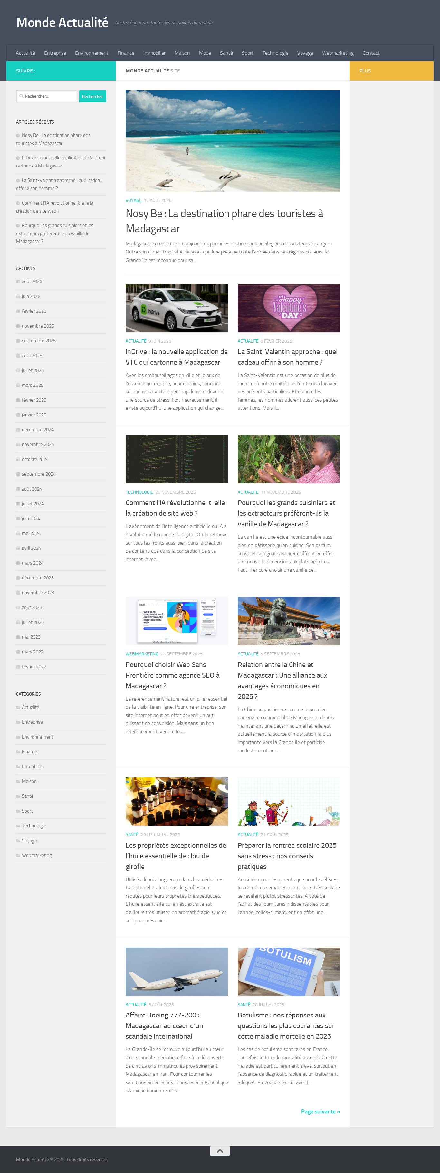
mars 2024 (32, 563)
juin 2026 (31, 296)
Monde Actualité (62, 22)
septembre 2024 (39, 474)
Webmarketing (338, 53)
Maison (182, 53)
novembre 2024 (38, 444)
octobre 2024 (35, 459)
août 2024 (32, 489)
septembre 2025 (39, 341)
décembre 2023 (38, 578)
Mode (205, 53)
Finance (126, 53)
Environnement (92, 53)
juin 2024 (31, 518)
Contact (371, 53)
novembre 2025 (38, 326)
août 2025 (32, 355)
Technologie (275, 53)
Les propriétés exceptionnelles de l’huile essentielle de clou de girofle (176, 856)
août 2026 (32, 281)
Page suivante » (320, 1111)
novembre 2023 (38, 593)
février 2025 (34, 400)
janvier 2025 (34, 415)
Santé (226, 53)
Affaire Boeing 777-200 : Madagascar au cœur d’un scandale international (164, 1026)
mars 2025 (32, 385)
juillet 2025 (33, 370)
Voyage (305, 53)
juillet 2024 (33, 504)
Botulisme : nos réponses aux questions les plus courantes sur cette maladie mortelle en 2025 (286, 1026)
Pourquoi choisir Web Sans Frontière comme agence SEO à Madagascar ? (173, 675)
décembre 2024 (38, 430)
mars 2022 (32, 652)
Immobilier (154, 53)
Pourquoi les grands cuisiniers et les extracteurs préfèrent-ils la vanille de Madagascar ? (286, 513)
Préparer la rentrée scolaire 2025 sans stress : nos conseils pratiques (287, 856)
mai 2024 (31, 533)
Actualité (25, 53)
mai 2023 (31, 637)
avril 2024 (31, 548)
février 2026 (34, 311)
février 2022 (34, 667)
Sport (247, 53)
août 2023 (32, 607)
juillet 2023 (33, 622)
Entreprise (55, 53)
